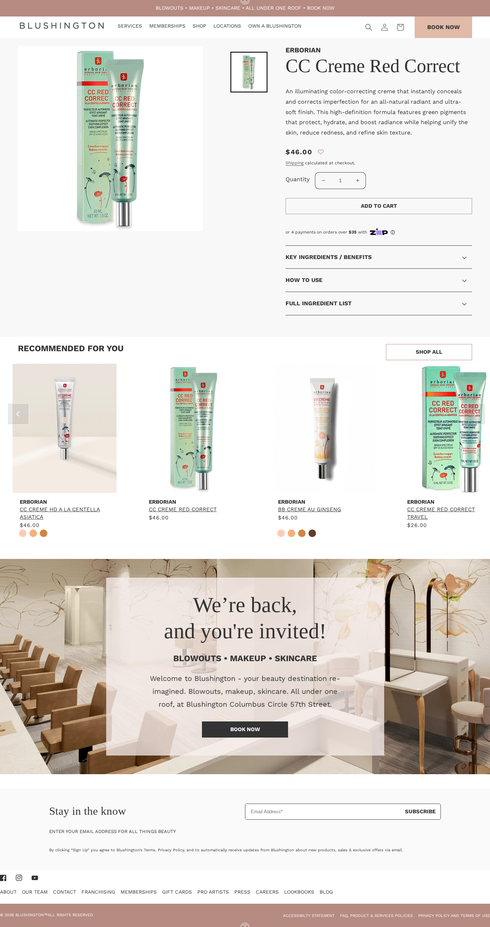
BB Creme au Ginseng (309, 509)
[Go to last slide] (18, 414)
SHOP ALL (429, 352)
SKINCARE (228, 8)
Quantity (298, 179)
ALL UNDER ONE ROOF (273, 8)
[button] (369, 27)
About (8, 892)
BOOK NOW (320, 8)
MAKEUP (199, 8)
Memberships (139, 892)
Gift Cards (177, 892)
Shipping (294, 162)
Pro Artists (213, 892)
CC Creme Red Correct (183, 509)
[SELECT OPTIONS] (65, 485)
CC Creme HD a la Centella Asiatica (60, 513)
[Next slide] (474, 414)
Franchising (98, 892)
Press (242, 892)
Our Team (35, 892)
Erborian (303, 50)
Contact (64, 892)
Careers (267, 892)
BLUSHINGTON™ (31, 915)
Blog (326, 892)
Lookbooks (299, 892)
